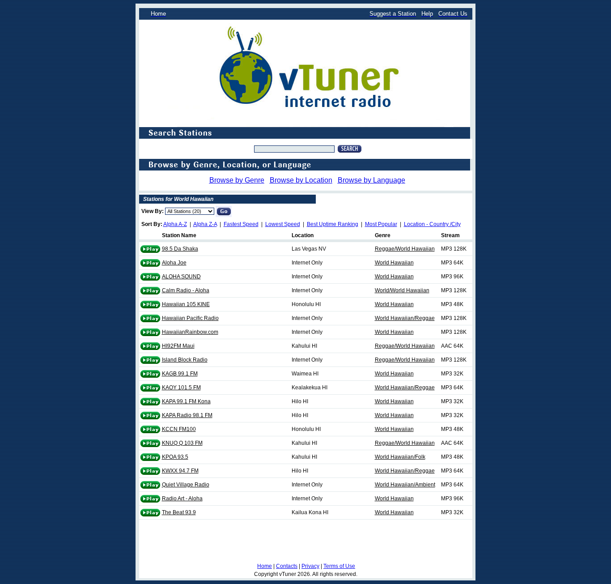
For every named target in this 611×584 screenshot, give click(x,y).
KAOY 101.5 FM (181, 387)
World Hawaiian (394, 263)
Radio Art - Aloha (182, 498)
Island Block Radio (185, 360)
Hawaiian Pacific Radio (190, 318)
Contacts (286, 566)
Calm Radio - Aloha (185, 290)
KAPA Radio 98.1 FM (187, 415)
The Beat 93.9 (179, 512)
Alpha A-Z (175, 224)
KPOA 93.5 (175, 457)
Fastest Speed (241, 224)
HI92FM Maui (178, 346)
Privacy (310, 566)
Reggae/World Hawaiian (405, 249)
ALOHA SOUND (181, 276)
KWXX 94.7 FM (180, 471)
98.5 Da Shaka (180, 249)
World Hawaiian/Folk (400, 457)
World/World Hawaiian (402, 290)
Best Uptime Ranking (332, 224)
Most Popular (381, 224)
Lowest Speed (282, 224)
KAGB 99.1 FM (180, 374)
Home (264, 566)
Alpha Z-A (205, 224)
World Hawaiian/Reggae (405, 318)
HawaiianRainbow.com (190, 332)
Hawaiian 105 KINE (186, 304)
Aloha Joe (174, 263)
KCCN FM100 (179, 429)
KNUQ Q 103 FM (182, 443)
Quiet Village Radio (185, 485)
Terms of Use (339, 566)
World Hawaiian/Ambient (405, 485)
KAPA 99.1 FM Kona (186, 401)
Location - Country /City (432, 224)
